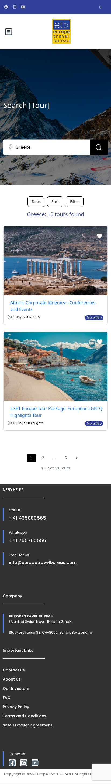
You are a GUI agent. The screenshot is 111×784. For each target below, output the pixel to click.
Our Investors (16, 688)
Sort (55, 201)
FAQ (7, 697)
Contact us (14, 670)
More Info (94, 317)
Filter (74, 201)
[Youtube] (35, 762)
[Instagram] (23, 762)
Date (36, 201)
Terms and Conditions (24, 716)
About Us (12, 679)
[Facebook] (12, 762)
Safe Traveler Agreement (27, 725)
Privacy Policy (16, 706)
